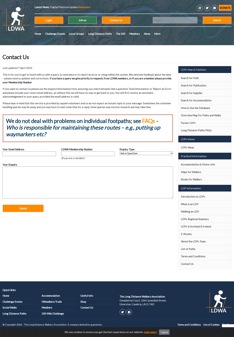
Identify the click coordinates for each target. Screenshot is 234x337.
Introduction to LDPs (193, 196)
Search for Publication (193, 85)
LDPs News (187, 147)
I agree (164, 332)
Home (38, 33)
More (157, 33)
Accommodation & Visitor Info (198, 164)
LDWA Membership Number (77, 149)
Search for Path (190, 78)
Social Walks (10, 307)
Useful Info (87, 295)
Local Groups (76, 33)
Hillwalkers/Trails (52, 301)
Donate (225, 7)
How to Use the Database (195, 107)
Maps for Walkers (191, 171)
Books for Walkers (191, 179)
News (147, 33)
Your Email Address (13, 149)
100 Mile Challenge (53, 313)
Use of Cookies (211, 324)
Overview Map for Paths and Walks (201, 115)
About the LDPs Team (193, 241)
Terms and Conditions (193, 256)
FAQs (148, 120)
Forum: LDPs (188, 122)
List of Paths (188, 248)
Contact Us (116, 20)
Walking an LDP (190, 211)
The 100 (120, 33)
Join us (82, 20)
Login (49, 20)
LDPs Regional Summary (195, 219)
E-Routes (186, 233)
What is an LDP (190, 204)
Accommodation (51, 295)
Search (217, 20)
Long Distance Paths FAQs (196, 130)
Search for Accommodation (196, 100)
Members (134, 33)
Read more (84, 7)
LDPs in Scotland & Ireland (196, 226)
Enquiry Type (127, 149)
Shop (83, 301)
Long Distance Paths (100, 33)
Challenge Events (55, 33)
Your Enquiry (10, 164)
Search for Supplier (191, 92)
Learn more (150, 332)
